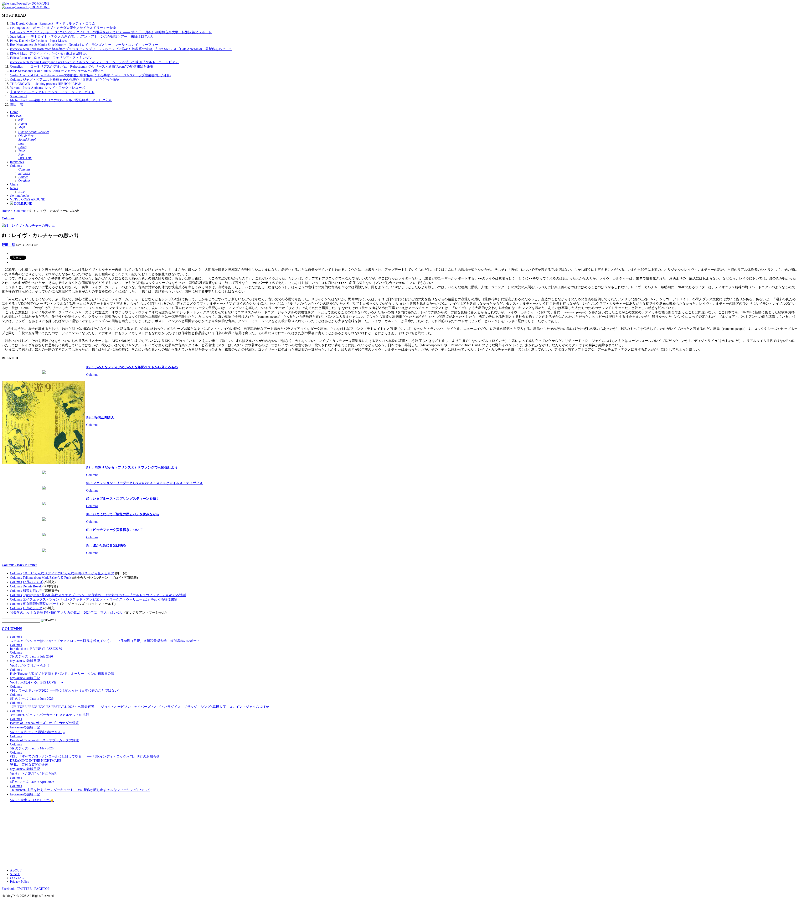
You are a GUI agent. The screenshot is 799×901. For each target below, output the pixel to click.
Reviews (15, 115)
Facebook (8, 888)
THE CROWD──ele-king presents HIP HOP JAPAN (46, 83)
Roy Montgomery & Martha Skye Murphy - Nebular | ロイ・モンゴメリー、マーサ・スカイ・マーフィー (84, 44)
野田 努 (16, 104)
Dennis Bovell (32, 586)
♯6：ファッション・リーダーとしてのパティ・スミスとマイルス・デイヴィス (144, 483)
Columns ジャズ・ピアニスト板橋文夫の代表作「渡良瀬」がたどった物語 (64, 79)
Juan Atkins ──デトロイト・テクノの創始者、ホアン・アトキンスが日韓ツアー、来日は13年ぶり (82, 36)
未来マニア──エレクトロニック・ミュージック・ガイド (52, 92)
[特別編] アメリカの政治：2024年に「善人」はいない (84, 612)
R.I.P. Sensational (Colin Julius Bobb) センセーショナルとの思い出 (57, 71)
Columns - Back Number (19, 565)
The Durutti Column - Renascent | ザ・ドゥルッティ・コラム (52, 23)
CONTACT (18, 878)
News (14, 188)
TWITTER (24, 888)
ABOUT (16, 870)
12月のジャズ (33, 582)
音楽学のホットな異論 (26, 612)
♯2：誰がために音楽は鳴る (106, 545)
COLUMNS (12, 629)
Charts (14, 184)
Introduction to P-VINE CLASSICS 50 (36, 646)
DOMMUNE (22, 203)
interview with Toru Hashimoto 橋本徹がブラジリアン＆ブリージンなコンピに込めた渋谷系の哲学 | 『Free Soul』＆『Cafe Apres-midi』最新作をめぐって (121, 49)
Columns (16, 165)
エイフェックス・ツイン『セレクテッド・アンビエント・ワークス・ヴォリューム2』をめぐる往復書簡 (100, 599)
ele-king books (19, 195)
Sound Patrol (18, 96)
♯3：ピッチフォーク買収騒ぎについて (114, 529)
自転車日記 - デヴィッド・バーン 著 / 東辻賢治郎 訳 (48, 53)
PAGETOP (42, 888)
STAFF (15, 874)
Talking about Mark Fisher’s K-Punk (47, 577)
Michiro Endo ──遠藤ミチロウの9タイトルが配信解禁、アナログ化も (61, 100)
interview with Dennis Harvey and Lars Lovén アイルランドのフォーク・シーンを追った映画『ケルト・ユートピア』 (94, 62)
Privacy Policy (19, 881)
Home (14, 112)
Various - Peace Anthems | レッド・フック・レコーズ (47, 87)
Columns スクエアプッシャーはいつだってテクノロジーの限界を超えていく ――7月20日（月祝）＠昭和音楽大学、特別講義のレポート (111, 32)
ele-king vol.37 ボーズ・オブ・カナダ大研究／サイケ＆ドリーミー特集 (63, 28)
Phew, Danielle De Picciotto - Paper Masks (38, 40)
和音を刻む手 (33, 590)
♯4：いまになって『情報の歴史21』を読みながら (122, 514)
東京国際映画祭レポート (41, 604)
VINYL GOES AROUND (28, 199)
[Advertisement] (126, 836)
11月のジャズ (32, 608)
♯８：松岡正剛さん (100, 417)
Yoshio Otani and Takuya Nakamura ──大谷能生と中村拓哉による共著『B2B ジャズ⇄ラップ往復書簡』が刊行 (90, 75)
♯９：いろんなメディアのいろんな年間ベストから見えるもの (132, 367)
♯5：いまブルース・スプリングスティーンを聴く (122, 498)
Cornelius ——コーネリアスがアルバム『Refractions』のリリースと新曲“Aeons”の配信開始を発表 (81, 66)
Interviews (17, 162)
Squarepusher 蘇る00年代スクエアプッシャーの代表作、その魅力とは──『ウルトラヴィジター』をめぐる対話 (104, 595)
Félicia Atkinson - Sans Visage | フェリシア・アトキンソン (51, 57)
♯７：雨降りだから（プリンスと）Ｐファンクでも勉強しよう (132, 467)
